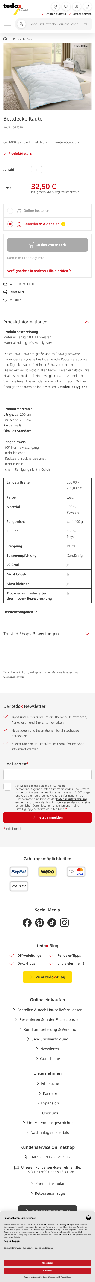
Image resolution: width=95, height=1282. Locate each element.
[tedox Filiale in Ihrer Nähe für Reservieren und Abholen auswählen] (55, 6)
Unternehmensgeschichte (50, 1122)
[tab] (47, 210)
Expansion (50, 1103)
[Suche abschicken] (86, 23)
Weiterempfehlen (24, 284)
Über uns (50, 1113)
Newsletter (49, 1048)
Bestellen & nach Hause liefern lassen (50, 1009)
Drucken (17, 292)
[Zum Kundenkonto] (77, 6)
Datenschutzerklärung (71, 799)
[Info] (63, 224)
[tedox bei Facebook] (27, 922)
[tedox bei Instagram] (64, 922)
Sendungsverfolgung (50, 1039)
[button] (47, 76)
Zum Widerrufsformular (50, 1211)
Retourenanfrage (50, 1193)
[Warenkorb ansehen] (87, 6)
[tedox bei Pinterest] (39, 922)
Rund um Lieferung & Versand (50, 1029)
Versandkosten (70, 192)
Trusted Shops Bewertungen (31, 633)
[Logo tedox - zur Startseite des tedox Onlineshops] (15, 9)
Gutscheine (50, 1058)
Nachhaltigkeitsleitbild (49, 1132)
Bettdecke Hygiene (71, 386)
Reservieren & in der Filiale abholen (50, 1019)
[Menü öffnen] (7, 24)
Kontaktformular (50, 1183)
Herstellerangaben (18, 612)
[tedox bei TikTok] (52, 922)
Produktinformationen (25, 321)
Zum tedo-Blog (50, 977)
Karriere (50, 1093)
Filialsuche (50, 1083)
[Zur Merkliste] (66, 6)
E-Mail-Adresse (16, 764)
